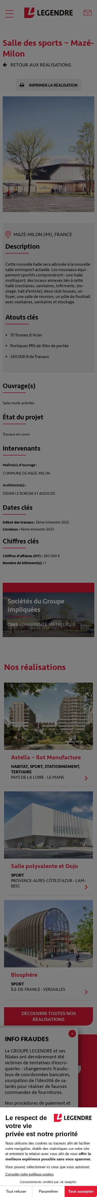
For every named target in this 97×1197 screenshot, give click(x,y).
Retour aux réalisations (40, 65)
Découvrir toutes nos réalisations (49, 1016)
